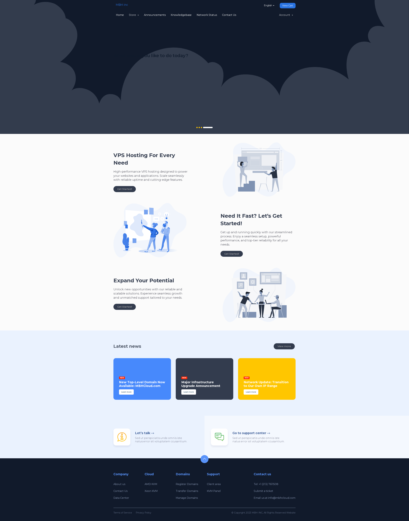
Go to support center (249, 433)
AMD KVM (151, 484)
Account (285, 14)
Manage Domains (187, 497)
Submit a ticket (263, 491)
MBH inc (122, 5)
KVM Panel (214, 491)
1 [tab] (197, 127)
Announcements (155, 14)
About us (119, 484)
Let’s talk (142, 433)
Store (133, 14)
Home (120, 14)
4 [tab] (208, 127)
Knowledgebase (181, 14)
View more (284, 346)
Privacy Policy (143, 512)
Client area (214, 484)
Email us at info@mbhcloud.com (274, 497)
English (268, 5)
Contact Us (229, 14)
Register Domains (187, 484)
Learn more (126, 99)
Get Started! (124, 189)
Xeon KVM (151, 491)
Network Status (207, 14)
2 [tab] (199, 127)
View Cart (287, 5)
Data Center (121, 497)
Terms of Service (122, 512)
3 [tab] (201, 127)
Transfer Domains (187, 491)
